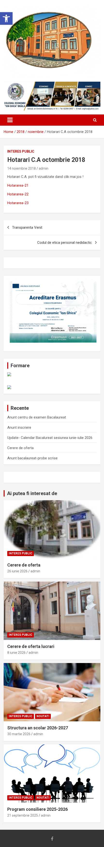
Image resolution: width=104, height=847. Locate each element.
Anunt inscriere (19, 427)
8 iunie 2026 (16, 653)
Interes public (20, 151)
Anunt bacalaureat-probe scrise (32, 458)
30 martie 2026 (18, 734)
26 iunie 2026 (17, 571)
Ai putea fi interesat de (32, 493)
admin (43, 168)
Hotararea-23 (18, 203)
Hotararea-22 (18, 194)
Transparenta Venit (27, 227)
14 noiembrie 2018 (21, 168)
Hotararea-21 (18, 185)
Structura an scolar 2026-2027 (37, 727)
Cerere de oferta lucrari (30, 646)
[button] (6, 18)
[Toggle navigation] (10, 120)
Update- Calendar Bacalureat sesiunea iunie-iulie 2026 (49, 438)
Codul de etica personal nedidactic (64, 242)
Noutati (43, 716)
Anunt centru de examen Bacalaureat (36, 417)
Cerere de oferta (20, 448)
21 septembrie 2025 (22, 815)
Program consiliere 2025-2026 (37, 809)
